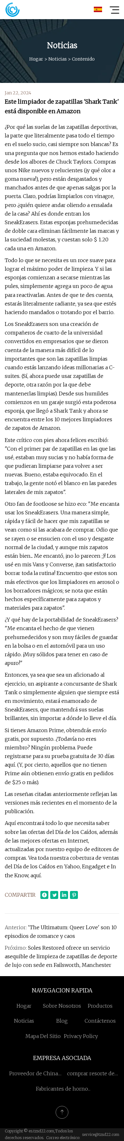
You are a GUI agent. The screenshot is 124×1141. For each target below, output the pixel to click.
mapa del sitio (43, 1036)
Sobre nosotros (62, 1006)
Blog (62, 1021)
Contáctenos (100, 1021)
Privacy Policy (81, 1036)
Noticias (57, 59)
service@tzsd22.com (100, 1134)
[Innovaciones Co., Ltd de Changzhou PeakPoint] (12, 9)
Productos (100, 1006)
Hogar (36, 59)
